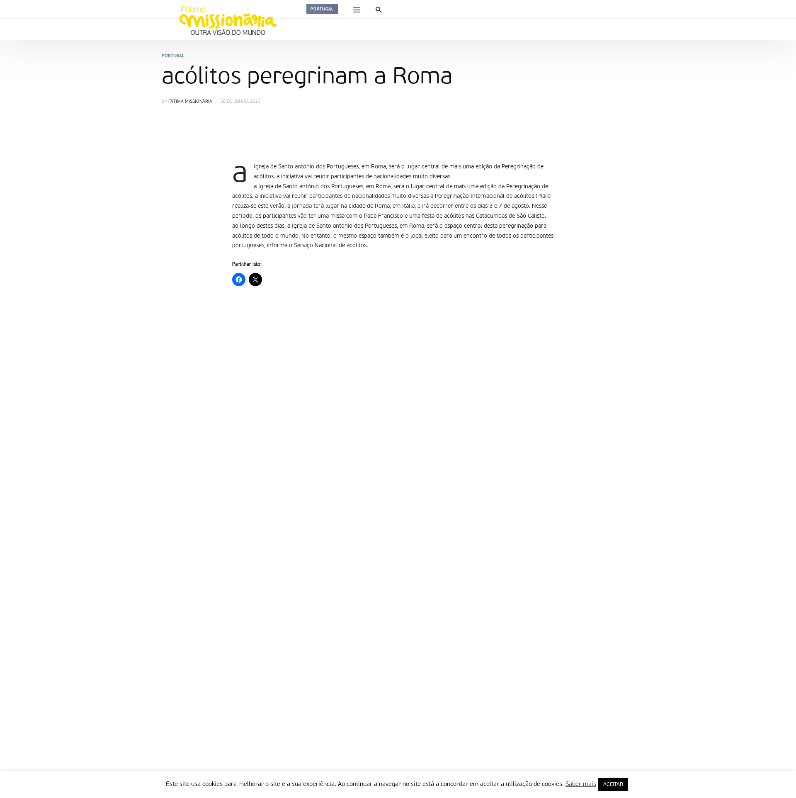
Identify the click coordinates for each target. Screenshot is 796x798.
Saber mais (580, 784)
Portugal (322, 9)
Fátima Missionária (190, 102)
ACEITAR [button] (613, 784)
